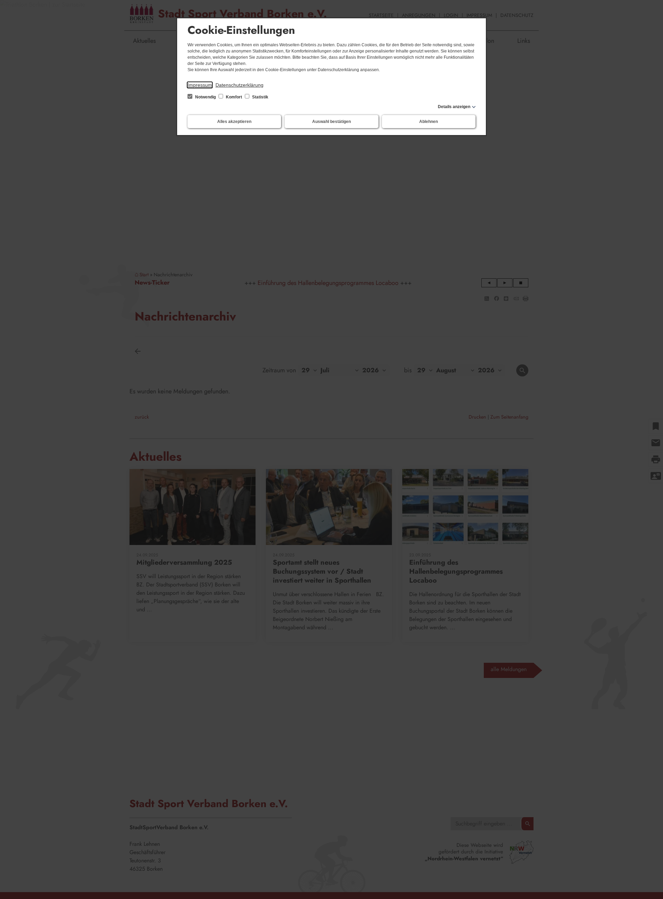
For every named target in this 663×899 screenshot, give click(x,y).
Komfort (234, 97)
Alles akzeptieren (234, 121)
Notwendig (205, 97)
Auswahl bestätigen (331, 121)
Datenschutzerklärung (239, 85)
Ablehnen (428, 121)
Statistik (259, 97)
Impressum (200, 85)
